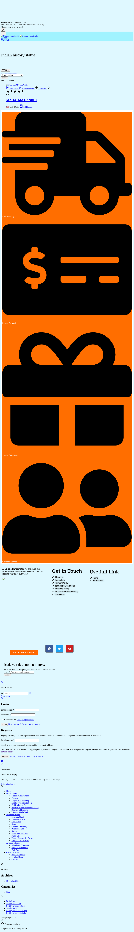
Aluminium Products (20, 845)
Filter (7, 70)
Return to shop (7, 784)
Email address (7, 710)
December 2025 (12, 881)
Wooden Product (18, 855)
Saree (14, 824)
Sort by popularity (13, 903)
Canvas (15, 798)
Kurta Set (15, 836)
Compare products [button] (12, 924)
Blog (8, 892)
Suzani (14, 831)
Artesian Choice (13, 843)
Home (8, 791)
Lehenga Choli (18, 817)
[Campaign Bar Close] (3, 30)
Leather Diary (17, 857)
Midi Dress (16, 822)
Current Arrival (12, 852)
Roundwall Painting (20, 810)
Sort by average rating (15, 906)
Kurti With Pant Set (20, 833)
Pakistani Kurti (18, 829)
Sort (3, 78)
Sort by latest (11, 908)
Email (7, 672)
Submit (7, 675)
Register (5, 756)
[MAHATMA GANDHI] (17, 85)
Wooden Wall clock (20, 847)
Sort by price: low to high (16, 910)
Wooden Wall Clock (20, 812)
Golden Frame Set (19, 805)
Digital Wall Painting (20, 800)
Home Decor (11, 793)
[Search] (2, 40)
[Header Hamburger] (3, 33)
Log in (4, 724)
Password (6, 715)
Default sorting (12, 901)
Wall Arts (15, 850)
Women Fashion (13, 814)
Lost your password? (25, 720)
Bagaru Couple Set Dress (22, 838)
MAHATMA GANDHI (21, 100)
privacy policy (7, 752)
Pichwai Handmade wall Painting (25, 807)
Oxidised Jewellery (19, 826)
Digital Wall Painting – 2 (22, 803)
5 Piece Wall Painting (20, 796)
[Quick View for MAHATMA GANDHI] (48, 88)
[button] (12, 88)
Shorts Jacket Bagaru (20, 840)
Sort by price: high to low (16, 913)
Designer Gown (18, 819)
